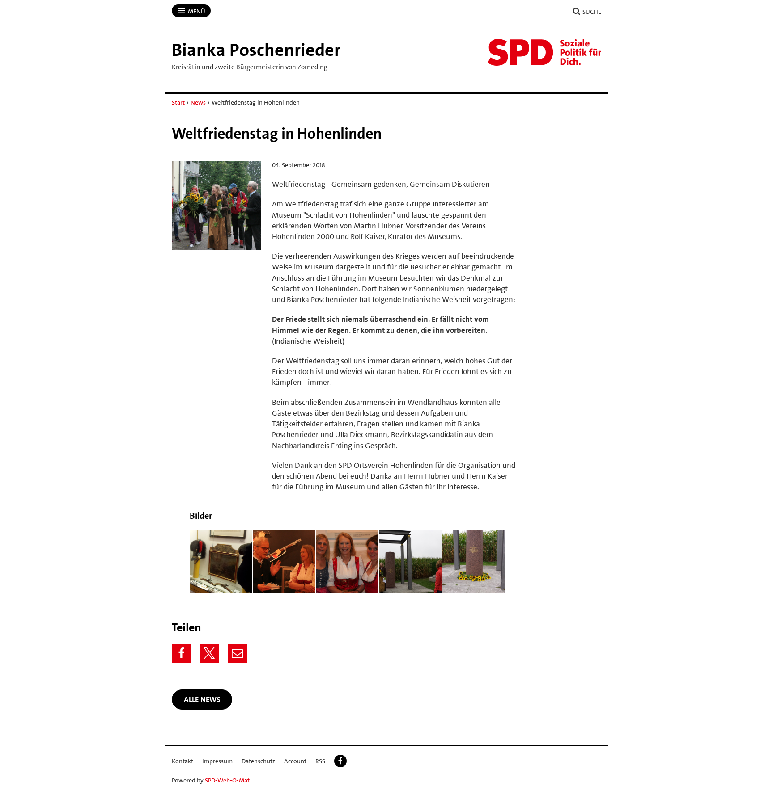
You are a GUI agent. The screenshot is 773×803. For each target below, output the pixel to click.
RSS (320, 761)
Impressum (217, 761)
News (198, 102)
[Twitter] (209, 653)
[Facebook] (181, 653)
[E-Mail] (237, 653)
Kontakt (182, 761)
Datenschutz (258, 761)
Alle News (202, 699)
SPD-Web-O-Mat (227, 780)
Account (295, 761)
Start (178, 102)
